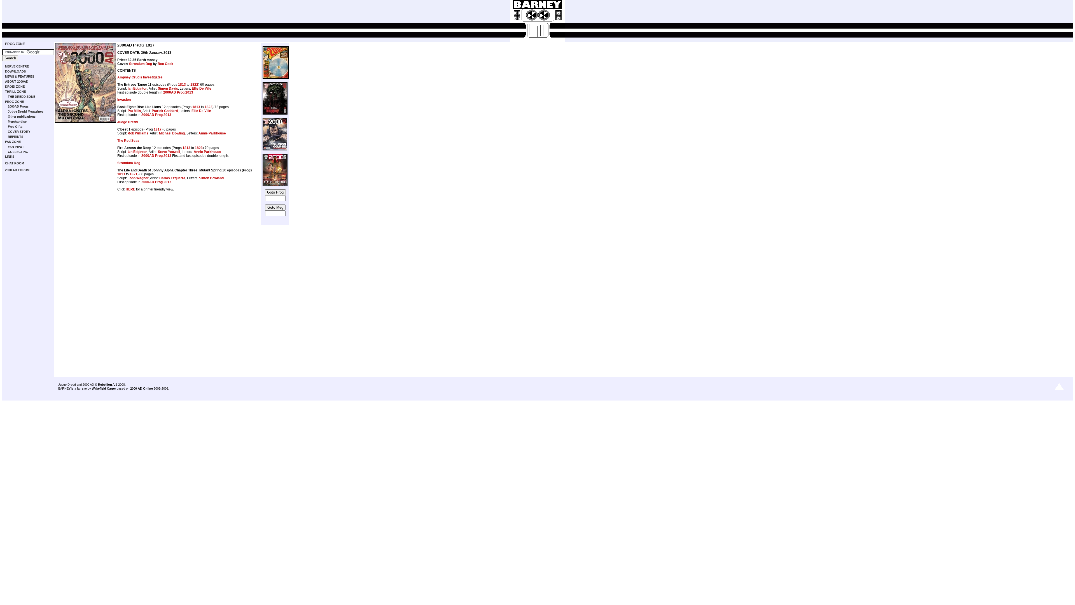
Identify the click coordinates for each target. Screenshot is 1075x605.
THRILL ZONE (15, 91)
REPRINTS (15, 136)
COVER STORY (19, 131)
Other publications (22, 116)
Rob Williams (138, 133)
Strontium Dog (140, 64)
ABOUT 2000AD (16, 81)
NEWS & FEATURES (19, 76)
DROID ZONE (15, 86)
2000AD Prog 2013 (178, 92)
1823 (208, 107)
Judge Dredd (127, 122)
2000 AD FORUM (17, 170)
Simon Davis (168, 88)
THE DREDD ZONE (21, 96)
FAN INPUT (16, 146)
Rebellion (105, 384)
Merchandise (17, 121)
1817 (158, 129)
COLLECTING (18, 151)
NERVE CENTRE (17, 66)
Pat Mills (134, 111)
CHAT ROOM (14, 163)
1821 (133, 174)
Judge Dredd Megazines (25, 111)
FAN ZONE (13, 141)
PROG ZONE (15, 44)
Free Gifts (15, 126)
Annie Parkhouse (212, 133)
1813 (182, 85)
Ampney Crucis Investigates (140, 77)
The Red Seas (128, 141)
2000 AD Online (141, 388)
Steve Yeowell (169, 152)
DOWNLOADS (15, 71)
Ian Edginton (137, 88)
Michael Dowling (172, 133)
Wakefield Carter (104, 388)
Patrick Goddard (165, 111)
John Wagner (138, 178)
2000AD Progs (18, 106)
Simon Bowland (211, 178)
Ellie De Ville (201, 88)
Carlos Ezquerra (172, 178)
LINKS (9, 156)
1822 (194, 85)
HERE (130, 189)
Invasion (124, 100)
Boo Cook (165, 64)
